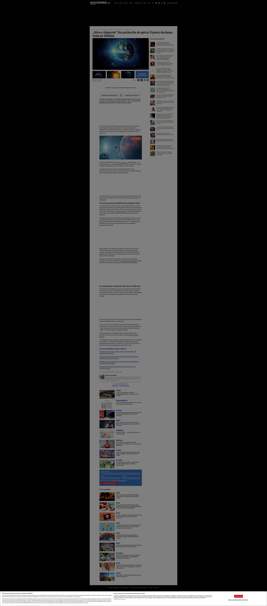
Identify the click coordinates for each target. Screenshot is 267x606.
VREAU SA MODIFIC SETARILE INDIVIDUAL (238, 599)
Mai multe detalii (77, 596)
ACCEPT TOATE (238, 596)
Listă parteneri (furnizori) (119, 599)
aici (31, 601)
